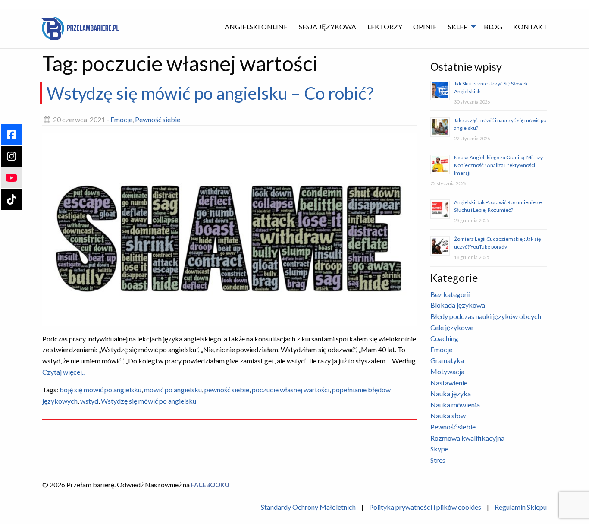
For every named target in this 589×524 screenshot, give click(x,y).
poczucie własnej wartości (290, 389)
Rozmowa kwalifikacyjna (467, 438)
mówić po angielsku (173, 389)
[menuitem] (256, 26)
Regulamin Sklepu (521, 507)
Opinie (425, 26)
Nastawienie (448, 383)
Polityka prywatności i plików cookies (425, 507)
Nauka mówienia (455, 405)
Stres (437, 460)
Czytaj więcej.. (63, 371)
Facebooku (210, 485)
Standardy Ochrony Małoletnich (308, 507)
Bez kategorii (450, 294)
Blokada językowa (457, 305)
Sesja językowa (327, 26)
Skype (439, 449)
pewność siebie (226, 389)
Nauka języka (450, 393)
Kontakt (530, 26)
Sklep (458, 26)
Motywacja (447, 371)
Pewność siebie (157, 119)
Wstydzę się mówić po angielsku (148, 401)
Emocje (121, 119)
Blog (493, 26)
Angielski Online (256, 26)
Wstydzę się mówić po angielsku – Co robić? (210, 93)
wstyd (89, 401)
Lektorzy (384, 26)
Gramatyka (447, 360)
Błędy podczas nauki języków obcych (485, 316)
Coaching (444, 338)
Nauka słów (448, 415)
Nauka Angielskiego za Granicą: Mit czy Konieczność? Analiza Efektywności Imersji (498, 165)
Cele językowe (451, 327)
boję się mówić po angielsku (100, 389)
